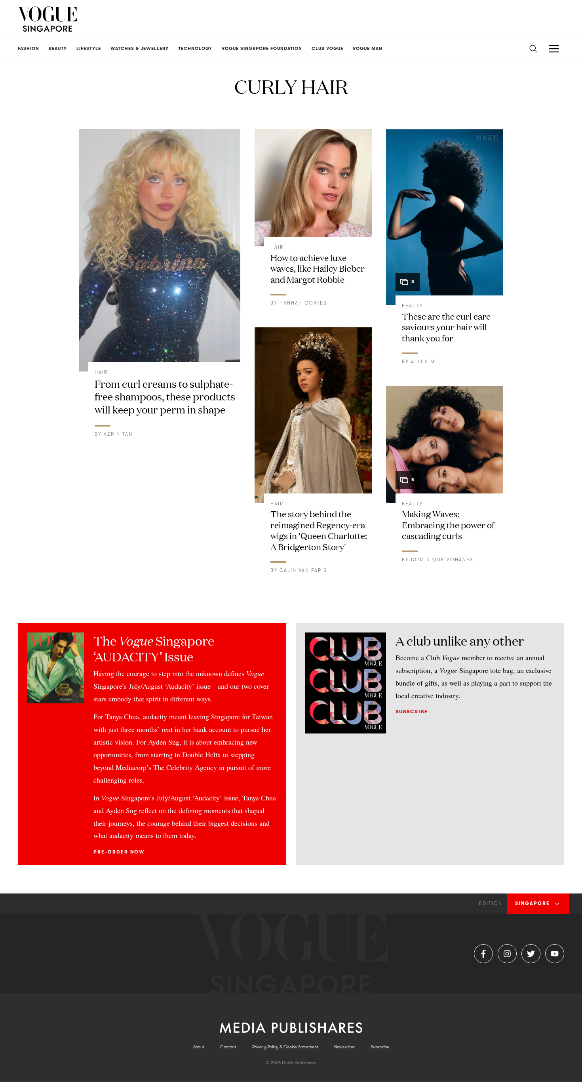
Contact (228, 1047)
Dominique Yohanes (442, 559)
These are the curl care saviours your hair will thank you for (446, 326)
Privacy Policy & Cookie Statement (285, 1047)
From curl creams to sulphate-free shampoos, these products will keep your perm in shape (165, 396)
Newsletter (344, 1047)
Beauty (412, 306)
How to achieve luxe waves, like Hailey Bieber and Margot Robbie (317, 268)
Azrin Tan (118, 434)
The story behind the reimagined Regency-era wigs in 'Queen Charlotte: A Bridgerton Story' (318, 530)
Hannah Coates (303, 303)
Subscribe (412, 711)
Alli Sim (423, 361)
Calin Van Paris (303, 570)
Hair (101, 372)
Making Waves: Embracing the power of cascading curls (448, 524)
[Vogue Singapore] (47, 19)
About (198, 1047)
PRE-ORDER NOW (119, 852)
